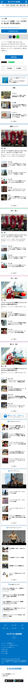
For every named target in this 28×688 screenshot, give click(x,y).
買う (18, 5)
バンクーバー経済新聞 (14, 2)
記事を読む (14, 57)
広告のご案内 (5, 651)
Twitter (14, 637)
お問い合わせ (5, 649)
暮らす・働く (22, 5)
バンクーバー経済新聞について (8, 643)
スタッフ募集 (5, 653)
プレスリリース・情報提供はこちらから (10, 645)
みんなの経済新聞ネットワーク (14, 669)
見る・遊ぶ (13, 5)
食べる (7, 5)
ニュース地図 (4, 18)
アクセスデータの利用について (8, 647)
